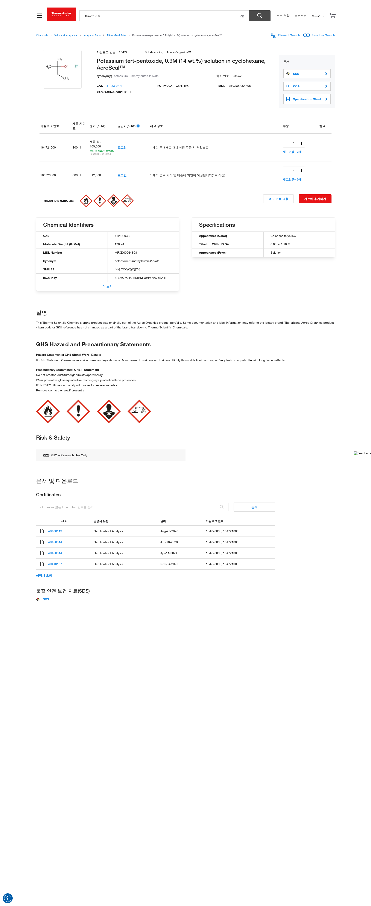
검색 (254, 507)
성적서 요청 (44, 575)
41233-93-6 (114, 85)
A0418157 (55, 564)
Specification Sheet (307, 99)
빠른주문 (301, 15)
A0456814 (55, 542)
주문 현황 (283, 15)
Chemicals (42, 35)
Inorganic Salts (92, 35)
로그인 (122, 147)
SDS (296, 73)
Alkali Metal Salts (116, 35)
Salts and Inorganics (66, 35)
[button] (8, 898)
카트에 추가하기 (315, 199)
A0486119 (55, 531)
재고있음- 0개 (292, 179)
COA (296, 86)
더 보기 (108, 286)
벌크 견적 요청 (278, 199)
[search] (164, 15)
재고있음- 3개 (292, 151)
